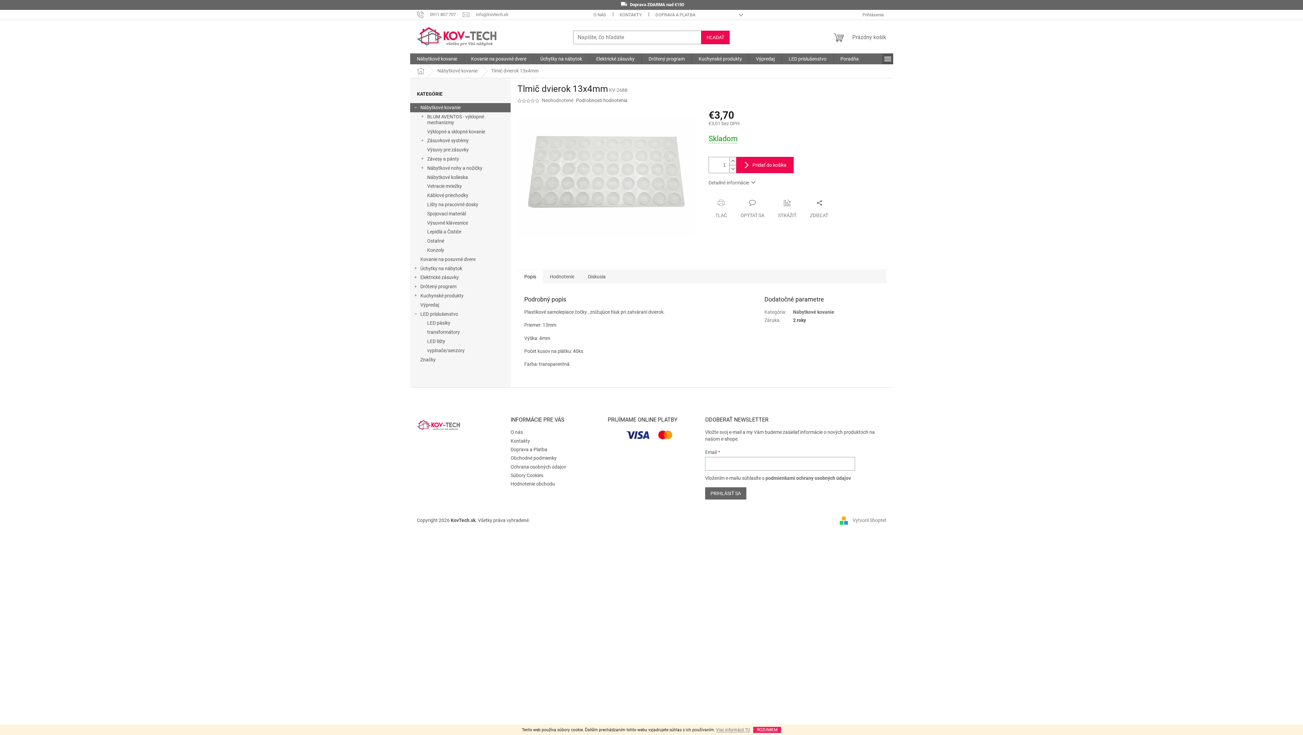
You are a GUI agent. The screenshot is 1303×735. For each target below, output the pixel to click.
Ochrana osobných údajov (538, 467)
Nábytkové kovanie (440, 107)
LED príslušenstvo (439, 314)
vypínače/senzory (446, 350)
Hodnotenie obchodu (533, 484)
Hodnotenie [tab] (562, 276)
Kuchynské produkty (442, 295)
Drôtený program (438, 286)
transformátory (443, 332)
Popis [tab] (530, 276)
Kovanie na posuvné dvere (448, 259)
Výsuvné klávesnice (447, 223)
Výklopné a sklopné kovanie (456, 131)
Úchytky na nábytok (441, 268)
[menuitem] (437, 58)
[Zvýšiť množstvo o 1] (732, 161)
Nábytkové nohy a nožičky (454, 168)
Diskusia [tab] (597, 276)
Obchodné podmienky (534, 458)
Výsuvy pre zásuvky (448, 149)
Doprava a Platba (675, 14)
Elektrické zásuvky (439, 277)
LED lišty (436, 341)
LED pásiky (438, 323)
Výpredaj (429, 305)
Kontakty (631, 14)
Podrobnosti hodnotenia (601, 100)
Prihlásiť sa (726, 493)
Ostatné (435, 241)
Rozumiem (767, 730)
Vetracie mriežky (444, 186)
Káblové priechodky (447, 195)
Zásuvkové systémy (448, 140)
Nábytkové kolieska (447, 177)
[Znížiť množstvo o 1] (732, 169)
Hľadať (715, 37)
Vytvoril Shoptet (869, 520)
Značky (428, 359)
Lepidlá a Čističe (444, 231)
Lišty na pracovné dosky (452, 204)
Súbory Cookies (527, 475)
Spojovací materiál (446, 213)
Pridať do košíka (770, 165)
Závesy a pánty (443, 159)
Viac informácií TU (733, 730)
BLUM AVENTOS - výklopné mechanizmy (455, 119)
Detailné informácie (729, 182)
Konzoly (435, 250)
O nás (599, 14)
